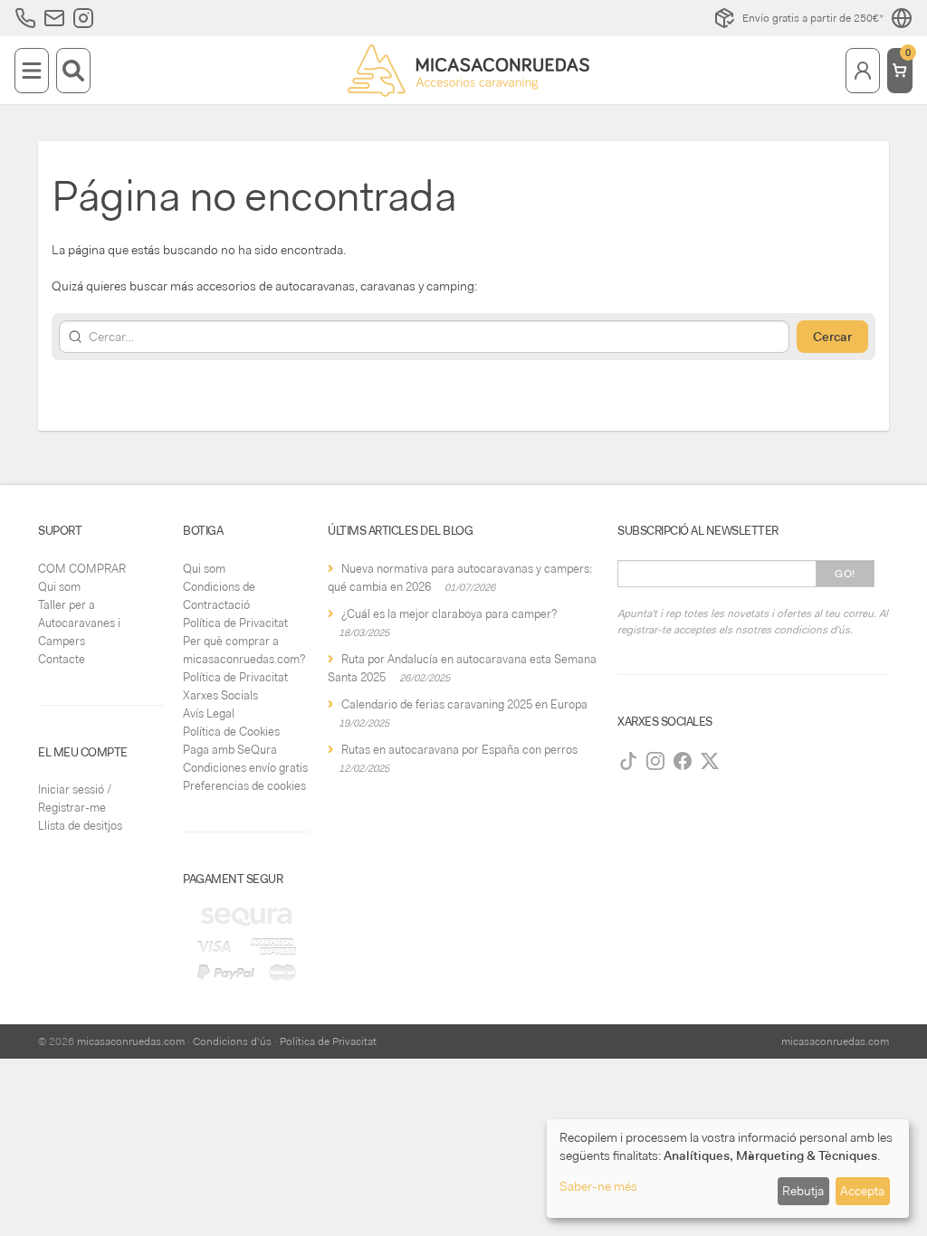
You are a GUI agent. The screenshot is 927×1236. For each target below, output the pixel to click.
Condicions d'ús (232, 1041)
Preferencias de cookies (244, 786)
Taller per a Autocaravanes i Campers (79, 623)
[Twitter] (710, 761)
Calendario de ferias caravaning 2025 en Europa (464, 704)
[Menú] (31, 70)
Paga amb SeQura (230, 749)
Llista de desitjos (80, 825)
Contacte (61, 659)
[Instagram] (655, 761)
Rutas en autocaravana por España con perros (459, 749)
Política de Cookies (231, 731)
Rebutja (803, 1191)
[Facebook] (682, 761)
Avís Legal (208, 713)
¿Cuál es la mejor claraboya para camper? (449, 614)
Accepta (862, 1191)
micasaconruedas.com (131, 1041)
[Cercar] (73, 70)
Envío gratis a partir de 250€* (813, 18)
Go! (845, 573)
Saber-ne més (598, 1186)
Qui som (59, 586)
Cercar (832, 336)
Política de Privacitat (235, 623)
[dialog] (728, 1168)
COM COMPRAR (82, 568)
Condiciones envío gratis (245, 767)
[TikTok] (628, 761)
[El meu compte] (863, 70)
